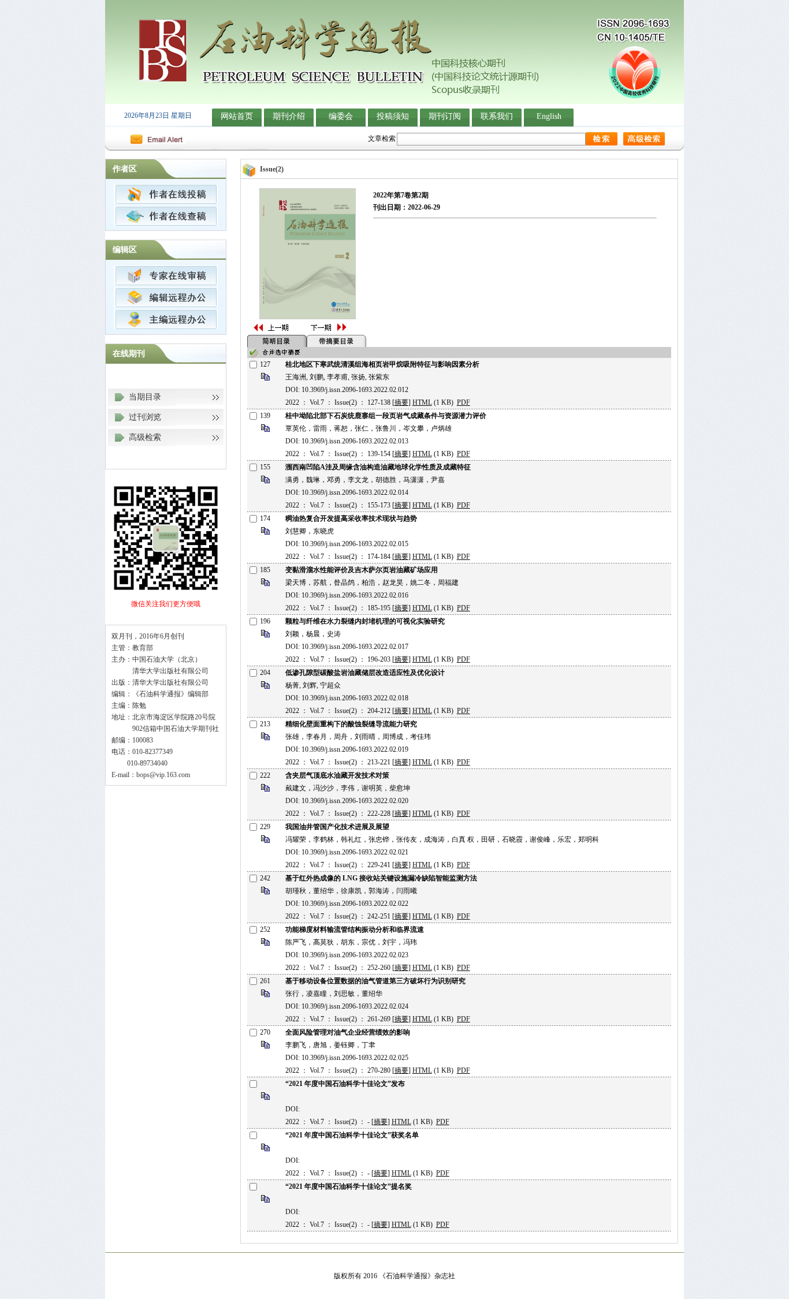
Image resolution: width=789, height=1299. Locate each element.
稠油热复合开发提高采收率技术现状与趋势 (351, 518)
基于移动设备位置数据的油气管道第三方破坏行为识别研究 (375, 981)
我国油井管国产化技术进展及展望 (337, 827)
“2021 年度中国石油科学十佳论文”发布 (345, 1084)
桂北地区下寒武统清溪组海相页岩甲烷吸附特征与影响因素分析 (382, 364)
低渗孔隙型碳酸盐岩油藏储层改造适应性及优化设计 (365, 673)
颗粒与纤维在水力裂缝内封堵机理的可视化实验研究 (365, 621)
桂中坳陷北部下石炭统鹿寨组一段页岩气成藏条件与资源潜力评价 (385, 416)
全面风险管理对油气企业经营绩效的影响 (347, 1032)
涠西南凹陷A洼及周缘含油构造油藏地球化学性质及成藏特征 (378, 467)
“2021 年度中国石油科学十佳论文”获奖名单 (352, 1135)
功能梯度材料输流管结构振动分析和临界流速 (354, 929)
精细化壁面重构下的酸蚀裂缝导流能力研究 (351, 724)
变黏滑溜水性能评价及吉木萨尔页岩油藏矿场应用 (361, 570)
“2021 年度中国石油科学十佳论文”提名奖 (348, 1186)
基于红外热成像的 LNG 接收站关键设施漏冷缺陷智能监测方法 (381, 878)
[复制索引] (265, 380)
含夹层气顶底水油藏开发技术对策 (337, 775)
